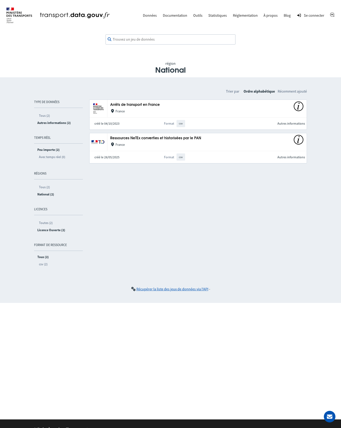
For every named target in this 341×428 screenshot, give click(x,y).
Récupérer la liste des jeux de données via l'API (172, 289)
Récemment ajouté (292, 91)
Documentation (175, 15)
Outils (198, 15)
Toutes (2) (46, 223)
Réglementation (245, 15)
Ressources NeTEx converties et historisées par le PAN (155, 138)
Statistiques (217, 15)
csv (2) (43, 264)
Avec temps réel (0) (52, 157)
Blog (287, 15)
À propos (271, 15)
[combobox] (170, 39)
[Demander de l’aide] (329, 416)
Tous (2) (44, 115)
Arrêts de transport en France (135, 105)
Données (150, 15)
